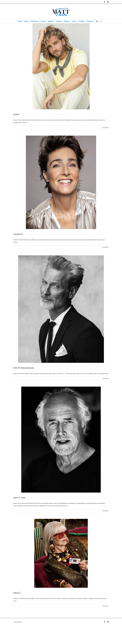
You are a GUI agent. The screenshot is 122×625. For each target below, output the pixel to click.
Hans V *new (19, 497)
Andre (16, 114)
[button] (101, 21)
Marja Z (16, 592)
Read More (106, 127)
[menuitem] (97, 21)
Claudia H (18, 234)
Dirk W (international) (23, 367)
